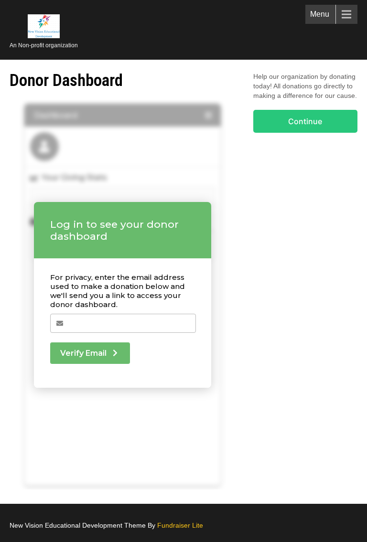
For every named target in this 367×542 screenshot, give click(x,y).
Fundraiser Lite (180, 525)
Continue (305, 121)
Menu (319, 14)
